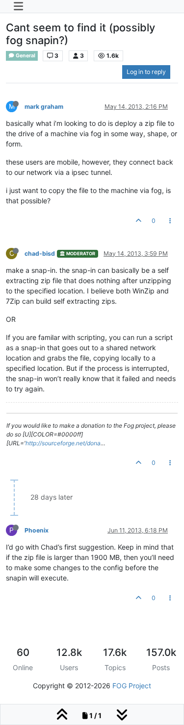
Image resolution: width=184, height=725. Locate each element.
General (25, 55)
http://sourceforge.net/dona (63, 443)
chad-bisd (40, 253)
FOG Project (131, 685)
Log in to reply (146, 71)
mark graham (44, 106)
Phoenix (37, 530)
